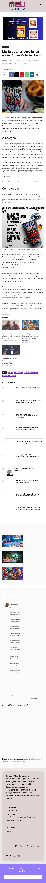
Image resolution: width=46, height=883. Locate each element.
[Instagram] (12, 683)
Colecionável (18, 372)
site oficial (24, 309)
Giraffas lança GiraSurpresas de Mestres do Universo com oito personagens (30, 337)
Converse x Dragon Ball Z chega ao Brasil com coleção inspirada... (29, 442)
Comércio (5, 47)
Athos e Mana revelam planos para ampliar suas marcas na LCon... (27, 428)
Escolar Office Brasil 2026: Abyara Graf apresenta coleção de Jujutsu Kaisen (28, 508)
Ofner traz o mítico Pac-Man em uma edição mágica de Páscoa (10, 360)
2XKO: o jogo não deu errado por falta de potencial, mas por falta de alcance (33, 573)
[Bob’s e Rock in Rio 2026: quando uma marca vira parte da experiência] (10, 391)
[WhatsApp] (27, 74)
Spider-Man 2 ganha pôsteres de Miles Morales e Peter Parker (11, 336)
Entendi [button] (23, 877)
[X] (16, 74)
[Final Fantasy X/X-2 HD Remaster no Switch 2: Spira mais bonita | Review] (12, 541)
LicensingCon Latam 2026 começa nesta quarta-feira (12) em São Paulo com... (29, 455)
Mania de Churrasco (9, 375)
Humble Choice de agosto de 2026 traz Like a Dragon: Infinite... (28, 481)
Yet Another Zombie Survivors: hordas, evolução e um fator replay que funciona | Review (34, 557)
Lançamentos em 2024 (30, 372)
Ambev (10, 372)
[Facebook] (11, 74)
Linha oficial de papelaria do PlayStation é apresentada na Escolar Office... (29, 494)
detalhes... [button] (32, 871)
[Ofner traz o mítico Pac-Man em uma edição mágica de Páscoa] (11, 350)
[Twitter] (21, 846)
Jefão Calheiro (7, 69)
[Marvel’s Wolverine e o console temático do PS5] (9, 472)
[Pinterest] (22, 74)
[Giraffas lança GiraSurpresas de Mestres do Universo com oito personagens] (30, 325)
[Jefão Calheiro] (7, 651)
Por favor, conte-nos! (33, 701)
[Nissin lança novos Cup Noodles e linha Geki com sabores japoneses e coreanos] (10, 404)
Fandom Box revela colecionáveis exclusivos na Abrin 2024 (21, 182)
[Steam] (38, 846)
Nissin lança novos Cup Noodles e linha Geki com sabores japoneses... (28, 401)
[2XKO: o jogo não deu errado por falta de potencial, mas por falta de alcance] (12, 573)
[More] (37, 74)
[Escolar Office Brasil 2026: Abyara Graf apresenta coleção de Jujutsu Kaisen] (10, 512)
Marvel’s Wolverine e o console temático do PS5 (24, 469)
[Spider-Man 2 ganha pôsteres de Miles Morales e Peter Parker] (11, 325)
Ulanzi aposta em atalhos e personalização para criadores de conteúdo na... (26, 415)
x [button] (44, 865)
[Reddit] (32, 846)
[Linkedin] (32, 74)
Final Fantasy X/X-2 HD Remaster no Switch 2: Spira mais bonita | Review (34, 540)
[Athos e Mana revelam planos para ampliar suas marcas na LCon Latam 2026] (10, 432)
